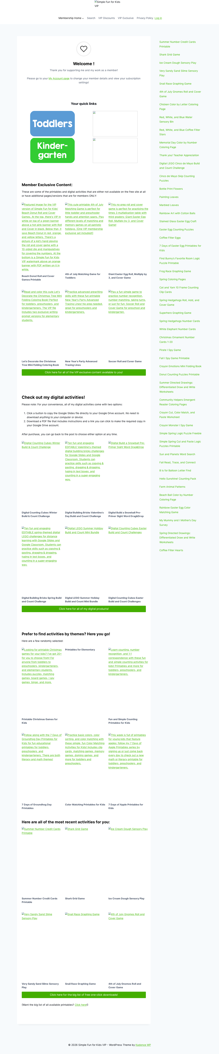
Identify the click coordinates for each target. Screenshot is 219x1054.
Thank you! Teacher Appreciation (179, 155)
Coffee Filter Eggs (170, 237)
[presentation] (42, 237)
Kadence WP (143, 1044)
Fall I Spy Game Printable (174, 358)
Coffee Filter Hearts (171, 550)
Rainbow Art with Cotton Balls (177, 213)
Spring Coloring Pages (172, 279)
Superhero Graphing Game (175, 312)
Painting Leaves (168, 197)
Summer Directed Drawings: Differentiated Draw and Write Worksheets (177, 387)
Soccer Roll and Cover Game (125, 361)
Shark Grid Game (75, 898)
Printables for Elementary (80, 649)
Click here (81, 1004)
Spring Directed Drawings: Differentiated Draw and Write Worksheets (177, 538)
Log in (158, 18)
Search (91, 18)
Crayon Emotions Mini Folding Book (180, 366)
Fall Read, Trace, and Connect (177, 462)
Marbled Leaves (169, 205)
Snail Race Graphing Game (80, 983)
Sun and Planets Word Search (177, 454)
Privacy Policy (145, 18)
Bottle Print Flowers (171, 188)
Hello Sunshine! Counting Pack (177, 478)
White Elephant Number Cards (177, 329)
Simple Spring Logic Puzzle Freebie (180, 433)
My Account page (59, 78)
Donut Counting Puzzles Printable (179, 374)
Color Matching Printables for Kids (85, 804)
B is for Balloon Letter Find (175, 470)
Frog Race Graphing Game (175, 271)
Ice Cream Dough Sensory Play (126, 898)
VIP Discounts (106, 18)
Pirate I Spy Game (170, 349)
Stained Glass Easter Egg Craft (177, 221)
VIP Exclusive (126, 18)
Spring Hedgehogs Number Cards (179, 321)
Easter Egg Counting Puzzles (176, 229)
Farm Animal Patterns (172, 486)
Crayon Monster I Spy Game (176, 425)
